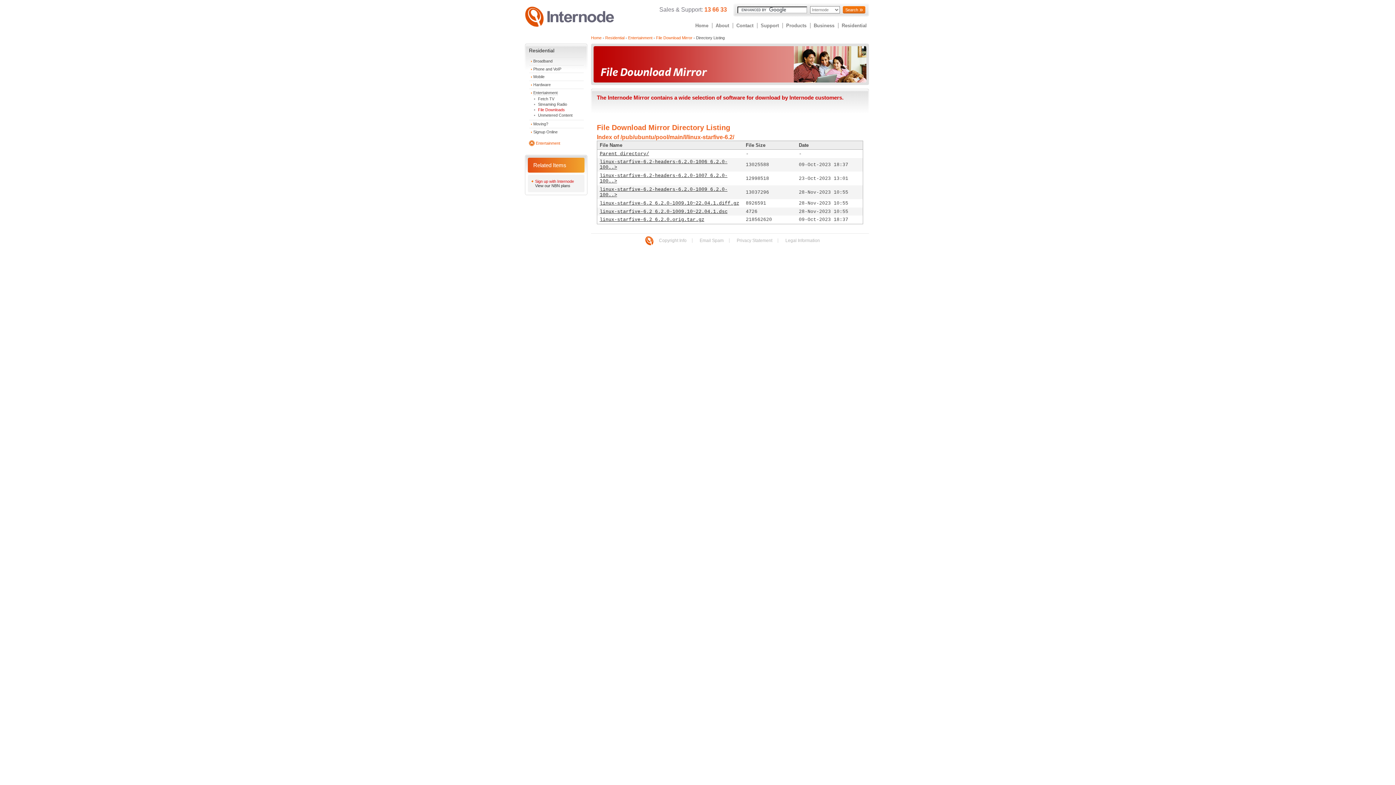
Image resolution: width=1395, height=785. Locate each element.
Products (796, 25)
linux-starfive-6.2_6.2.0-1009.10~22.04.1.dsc (664, 211)
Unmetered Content (555, 115)
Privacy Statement (754, 240)
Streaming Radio (552, 104)
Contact (744, 25)
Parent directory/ (624, 154)
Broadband (543, 61)
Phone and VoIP (547, 69)
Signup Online (545, 132)
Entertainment (545, 92)
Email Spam (712, 240)
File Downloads (551, 110)
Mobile (539, 77)
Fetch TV (546, 99)
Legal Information (802, 240)
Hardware (542, 84)
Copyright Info (673, 240)
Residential (854, 25)
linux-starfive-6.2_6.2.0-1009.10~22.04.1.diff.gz (669, 203)
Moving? (540, 124)
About (722, 25)
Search (851, 10)
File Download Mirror (674, 38)
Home (701, 25)
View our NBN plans (552, 186)
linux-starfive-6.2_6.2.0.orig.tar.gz (652, 219)
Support (770, 25)
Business (824, 25)
